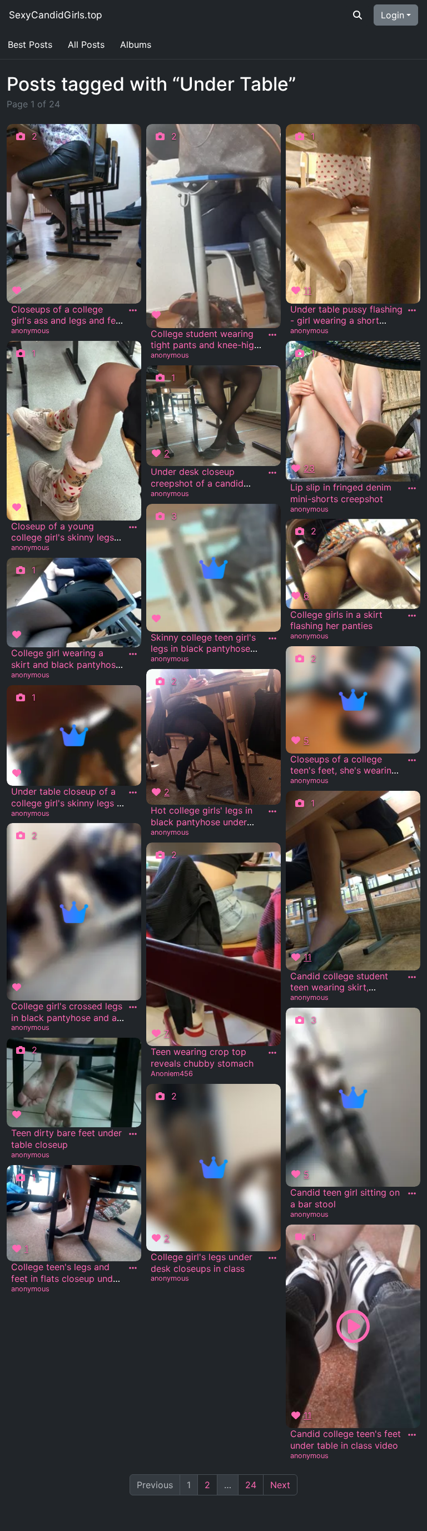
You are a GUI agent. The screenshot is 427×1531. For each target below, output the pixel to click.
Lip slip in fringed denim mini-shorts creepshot (340, 493)
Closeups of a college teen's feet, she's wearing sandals (343, 771)
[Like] (18, 290)
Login (392, 15)
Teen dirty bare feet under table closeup (66, 1138)
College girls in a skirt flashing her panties (336, 620)
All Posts (86, 44)
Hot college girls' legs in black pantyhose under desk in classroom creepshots (201, 827)
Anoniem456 (172, 1073)
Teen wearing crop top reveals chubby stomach (202, 1057)
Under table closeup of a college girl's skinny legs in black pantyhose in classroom (67, 808)
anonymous (30, 330)
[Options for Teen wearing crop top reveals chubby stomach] (272, 1052)
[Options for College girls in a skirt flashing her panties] (412, 615)
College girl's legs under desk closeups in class (201, 1262)
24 (250, 1484)
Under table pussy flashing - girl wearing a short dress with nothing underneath (346, 326)
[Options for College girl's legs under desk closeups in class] (272, 1258)
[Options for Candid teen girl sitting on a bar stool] (412, 1193)
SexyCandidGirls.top (55, 15)
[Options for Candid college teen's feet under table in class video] (412, 1434)
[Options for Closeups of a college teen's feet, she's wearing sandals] (412, 760)
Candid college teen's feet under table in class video (345, 1439)
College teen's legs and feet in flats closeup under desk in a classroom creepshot (66, 1284)
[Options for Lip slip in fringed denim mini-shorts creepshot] (412, 488)
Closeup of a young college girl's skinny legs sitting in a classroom (62, 538)
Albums (135, 44)
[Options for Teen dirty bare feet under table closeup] (133, 1134)
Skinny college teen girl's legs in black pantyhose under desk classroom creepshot (203, 654)
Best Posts (30, 44)
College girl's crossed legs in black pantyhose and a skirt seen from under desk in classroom (66, 1023)
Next (280, 1484)
